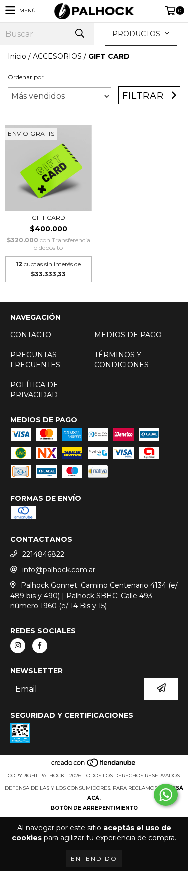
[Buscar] (79, 34)
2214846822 (43, 554)
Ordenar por (26, 77)
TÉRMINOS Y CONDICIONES (121, 359)
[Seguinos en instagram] (17, 645)
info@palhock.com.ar (58, 569)
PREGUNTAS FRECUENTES (35, 359)
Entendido (94, 858)
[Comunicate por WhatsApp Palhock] (166, 795)
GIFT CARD (48, 217)
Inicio (17, 56)
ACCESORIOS (57, 56)
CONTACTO (30, 334)
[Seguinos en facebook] (39, 645)
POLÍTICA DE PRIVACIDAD (34, 389)
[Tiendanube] (94, 765)
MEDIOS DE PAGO (128, 334)
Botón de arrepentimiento (94, 808)
